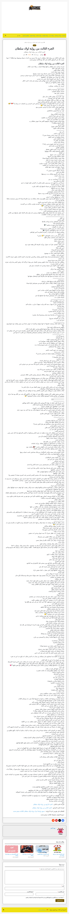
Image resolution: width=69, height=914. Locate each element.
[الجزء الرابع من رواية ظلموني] (42, 849)
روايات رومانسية (58, 35)
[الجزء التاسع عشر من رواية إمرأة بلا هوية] (11, 849)
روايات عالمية (38, 35)
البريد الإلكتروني (61, 891)
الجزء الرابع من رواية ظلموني (43, 854)
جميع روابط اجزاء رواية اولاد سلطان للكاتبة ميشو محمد (29, 811)
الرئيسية (63, 35)
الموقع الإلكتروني (30, 891)
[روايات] (34, 7)
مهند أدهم (41, 54)
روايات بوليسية (45, 35)
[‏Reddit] (53, 820)
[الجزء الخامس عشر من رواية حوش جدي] (57, 849)
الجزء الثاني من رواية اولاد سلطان (42, 808)
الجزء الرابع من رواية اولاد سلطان (42, 804)
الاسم (62, 886)
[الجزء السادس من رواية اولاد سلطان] (26, 849)
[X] (59, 820)
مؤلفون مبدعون (26, 35)
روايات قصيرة (32, 35)
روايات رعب (51, 35)
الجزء (39, 42)
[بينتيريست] (56, 820)
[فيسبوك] (63, 820)
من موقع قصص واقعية (42, 909)
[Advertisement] (55, 22)
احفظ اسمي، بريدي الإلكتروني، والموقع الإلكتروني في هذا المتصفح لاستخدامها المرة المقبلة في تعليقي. (44, 897)
